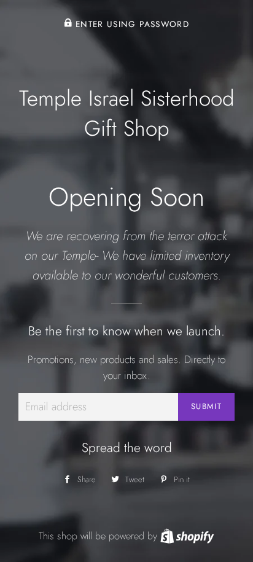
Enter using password (130, 24)
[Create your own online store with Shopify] (187, 536)
